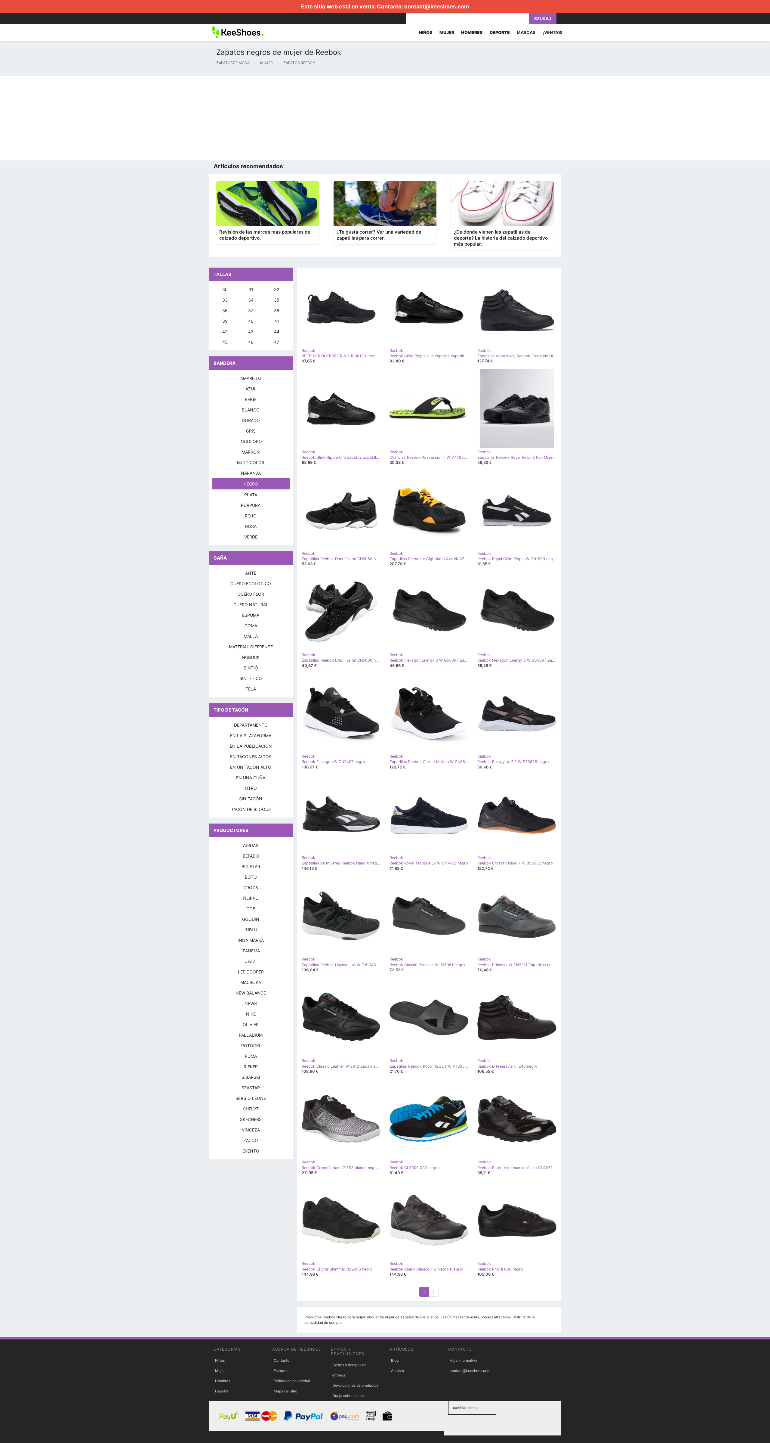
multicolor (250, 462)
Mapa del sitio (285, 1391)
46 (251, 342)
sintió (251, 667)
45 (225, 342)
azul (250, 388)
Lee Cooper (251, 971)
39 (225, 321)
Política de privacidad (292, 1381)
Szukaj (542, 18)
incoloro (250, 441)
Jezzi (251, 961)
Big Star (251, 866)
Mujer (220, 1370)
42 (224, 331)
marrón (251, 452)
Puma (251, 1056)
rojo (251, 515)
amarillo (250, 378)
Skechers (251, 1119)
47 (276, 342)
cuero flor (251, 594)
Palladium (251, 1035)
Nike (251, 1013)
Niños (220, 1360)
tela (250, 688)
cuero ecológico (250, 583)
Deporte (222, 1391)
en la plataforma (250, 735)
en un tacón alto (250, 767)
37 (250, 310)
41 (276, 321)
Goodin (250, 919)
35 (276, 300)
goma (251, 625)
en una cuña (250, 777)
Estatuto (281, 1370)
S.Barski (251, 1077)
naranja (251, 473)
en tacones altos (251, 756)
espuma (250, 615)
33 (225, 300)
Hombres (222, 1381)
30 (225, 289)
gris (251, 430)
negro (250, 483)
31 (250, 289)
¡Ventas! (552, 32)
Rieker (251, 1066)
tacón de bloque (251, 809)
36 (225, 310)
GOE (250, 908)
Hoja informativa (463, 1360)
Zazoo (250, 1140)
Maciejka (250, 982)
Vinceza (251, 1129)
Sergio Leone (251, 1098)
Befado (251, 855)
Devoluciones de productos (355, 1385)
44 (276, 331)
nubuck (251, 657)
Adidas (250, 845)
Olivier (251, 1024)
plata (250, 494)
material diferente (251, 646)
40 (251, 321)
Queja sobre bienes (348, 1395)
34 (251, 300)
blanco (251, 409)
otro (251, 788)
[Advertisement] (180, 118)
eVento (250, 1150)
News (251, 1003)
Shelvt (251, 1108)
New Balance (251, 992)
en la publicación (251, 746)
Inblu (251, 929)
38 (276, 310)
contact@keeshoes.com (436, 6)
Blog (395, 1360)
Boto (251, 877)
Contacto (281, 1360)
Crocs (250, 887)
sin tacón (250, 798)
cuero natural (250, 604)
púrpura (250, 505)
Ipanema (251, 950)
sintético (250, 678)
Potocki (250, 1045)
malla (251, 636)
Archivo (397, 1370)
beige (251, 399)
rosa (251, 526)
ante (250, 573)
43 (251, 331)
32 (276, 289)
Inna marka (251, 940)
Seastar (251, 1087)
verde (250, 536)
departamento (251, 725)
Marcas (526, 32)
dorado (251, 420)
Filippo (251, 898)
